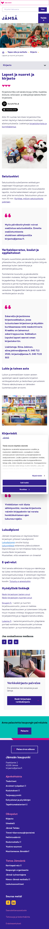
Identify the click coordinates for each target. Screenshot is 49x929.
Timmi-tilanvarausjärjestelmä (20, 833)
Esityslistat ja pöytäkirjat (18, 800)
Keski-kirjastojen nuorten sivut (17, 598)
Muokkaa (23, 489)
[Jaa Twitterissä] (10, 642)
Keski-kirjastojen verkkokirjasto (28, 700)
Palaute (24, 731)
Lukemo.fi (6, 621)
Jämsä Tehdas (12, 828)
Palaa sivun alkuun (26, 749)
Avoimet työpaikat (16, 786)
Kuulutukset (13, 791)
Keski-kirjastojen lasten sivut (16, 595)
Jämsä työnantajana (16, 875)
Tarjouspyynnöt (13, 795)
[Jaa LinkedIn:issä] (16, 642)
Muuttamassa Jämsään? (17, 851)
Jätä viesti (8, 3)
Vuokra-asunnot (14, 847)
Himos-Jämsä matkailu (18, 880)
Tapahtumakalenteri (16, 805)
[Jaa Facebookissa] (4, 642)
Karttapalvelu (14, 866)
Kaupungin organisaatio (17, 870)
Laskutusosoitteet (15, 884)
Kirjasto (33, 52)
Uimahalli (10, 824)
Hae (42, 9)
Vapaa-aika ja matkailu (17, 52)
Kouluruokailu (13, 842)
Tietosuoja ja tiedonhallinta (18, 917)
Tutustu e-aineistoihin (20, 582)
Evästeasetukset (13, 924)
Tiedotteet (11, 781)
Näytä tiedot (37, 476)
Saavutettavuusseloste (16, 911)
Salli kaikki (24, 483)
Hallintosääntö (13, 837)
